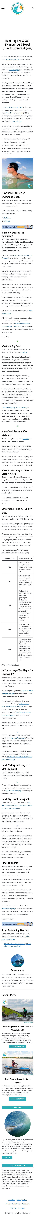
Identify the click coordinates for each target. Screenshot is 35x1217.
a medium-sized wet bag (13, 107)
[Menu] (3, 8)
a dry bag (24, 352)
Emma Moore (17, 970)
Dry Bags (7, 221)
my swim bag (17, 121)
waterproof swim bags (17, 738)
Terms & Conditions (13, 1204)
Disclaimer (25, 1204)
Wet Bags (7, 218)
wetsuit (26, 439)
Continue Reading (17, 1046)
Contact (21, 1208)
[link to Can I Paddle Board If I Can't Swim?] (17, 1063)
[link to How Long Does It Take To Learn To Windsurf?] (17, 1011)
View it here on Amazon (14, 113)
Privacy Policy (22, 1200)
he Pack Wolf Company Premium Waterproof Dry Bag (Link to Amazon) (17, 805)
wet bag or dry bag (8, 909)
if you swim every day (13, 791)
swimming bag (14, 70)
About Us (7, 1158)
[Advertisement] (17, 26)
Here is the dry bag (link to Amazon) (14, 408)
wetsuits (9, 59)
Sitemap (14, 1208)
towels (16, 59)
